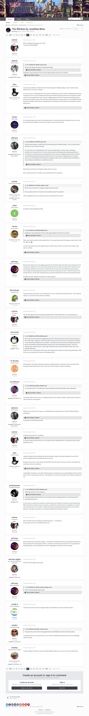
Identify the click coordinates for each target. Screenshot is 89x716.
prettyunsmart (14, 485)
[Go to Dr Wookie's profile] (14, 369)
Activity (19, 19)
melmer (14, 40)
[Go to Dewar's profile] (14, 125)
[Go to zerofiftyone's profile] (14, 389)
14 (33, 35)
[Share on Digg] (15, 704)
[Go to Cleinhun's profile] (14, 655)
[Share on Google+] (12, 704)
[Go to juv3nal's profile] (14, 189)
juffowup (14, 262)
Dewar (14, 117)
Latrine (14, 226)
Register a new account (27, 688)
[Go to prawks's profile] (14, 633)
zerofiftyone (14, 382)
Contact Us (48, 710)
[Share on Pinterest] (28, 704)
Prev (10, 668)
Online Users (30, 22)
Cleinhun (14, 648)
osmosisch (14, 332)
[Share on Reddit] (20, 704)
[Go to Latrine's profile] (14, 234)
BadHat (14, 61)
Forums (8, 22)
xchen (14, 205)
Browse (10, 19)
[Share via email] (26, 704)
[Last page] (50, 35)
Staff (22, 22)
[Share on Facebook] (9, 704)
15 (36, 35)
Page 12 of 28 (56, 35)
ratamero (14, 138)
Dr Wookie (15, 361)
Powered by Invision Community (44, 713)
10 (21, 35)
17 (43, 35)
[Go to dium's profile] (14, 92)
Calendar (15, 22)
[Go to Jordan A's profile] (14, 612)
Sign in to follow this (66, 28)
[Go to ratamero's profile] (14, 146)
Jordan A (14, 604)
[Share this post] (81, 40)
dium (14, 84)
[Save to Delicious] (18, 704)
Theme (40, 710)
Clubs (27, 19)
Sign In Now (62, 688)
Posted (29, 40)
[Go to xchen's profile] (14, 213)
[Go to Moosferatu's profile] (14, 298)
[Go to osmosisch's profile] (14, 340)
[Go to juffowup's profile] (14, 269)
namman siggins (14, 559)
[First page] (7, 35)
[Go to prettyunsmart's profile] (14, 493)
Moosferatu (14, 290)
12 (27, 35)
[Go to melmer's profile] (14, 48)
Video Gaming (30, 31)
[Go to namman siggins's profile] (14, 569)
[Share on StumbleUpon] (23, 704)
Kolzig (15, 31)
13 (30, 35)
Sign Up (79, 2)
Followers (76, 28)
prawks (14, 625)
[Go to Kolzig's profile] (8, 30)
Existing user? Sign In (67, 2)
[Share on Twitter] (7, 704)
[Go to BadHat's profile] (14, 68)
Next (47, 668)
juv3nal (14, 181)
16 (40, 35)
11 (24, 35)
